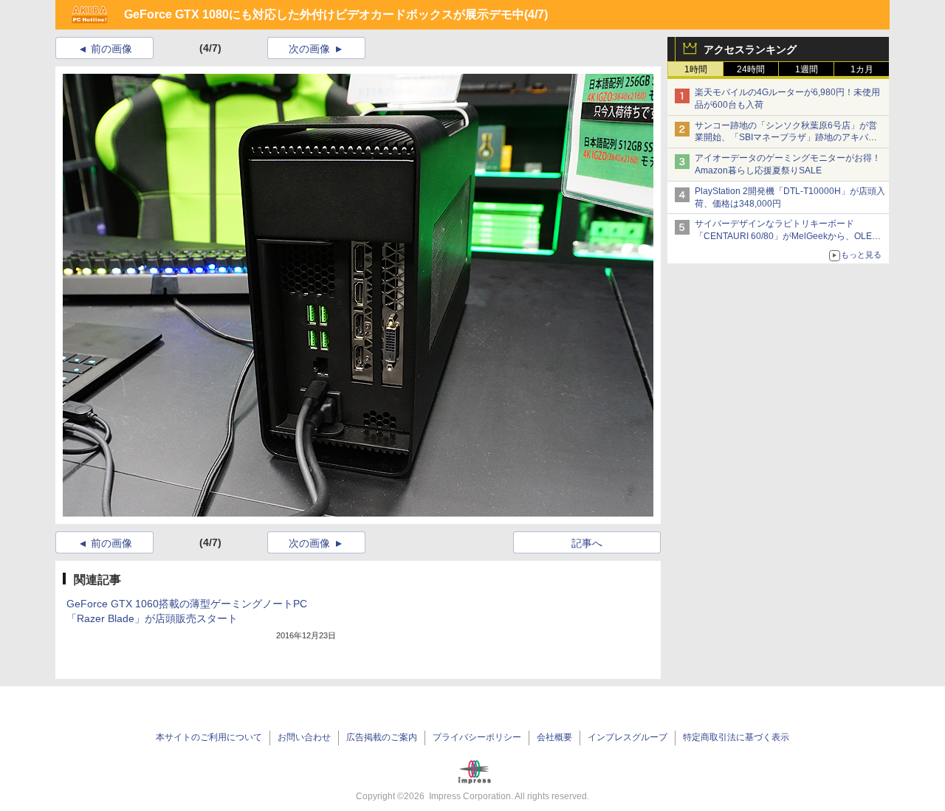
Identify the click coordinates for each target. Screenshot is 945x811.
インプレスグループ (627, 737)
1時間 (695, 69)
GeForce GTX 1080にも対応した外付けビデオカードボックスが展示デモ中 (324, 14)
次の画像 (309, 49)
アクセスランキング (750, 49)
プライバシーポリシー (477, 737)
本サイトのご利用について (209, 737)
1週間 (806, 69)
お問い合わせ (304, 737)
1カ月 (861, 69)
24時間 (751, 69)
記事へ (586, 543)
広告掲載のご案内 (381, 737)
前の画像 (111, 49)
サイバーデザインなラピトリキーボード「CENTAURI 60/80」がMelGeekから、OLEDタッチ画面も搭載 (787, 236)
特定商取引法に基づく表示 (736, 737)
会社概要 (554, 737)
